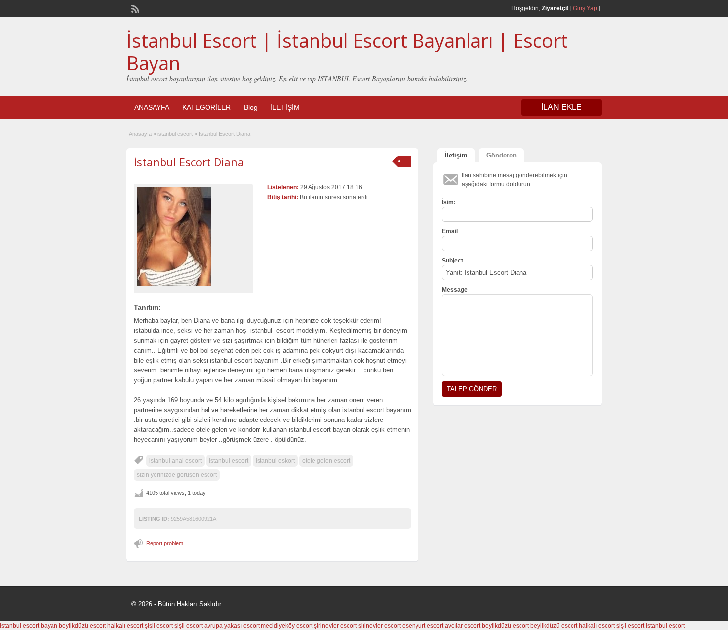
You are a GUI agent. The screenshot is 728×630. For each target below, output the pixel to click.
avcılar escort (462, 625)
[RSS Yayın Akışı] (134, 8)
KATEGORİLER (206, 107)
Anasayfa (140, 134)
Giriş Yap (585, 8)
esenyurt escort (422, 625)
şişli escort (159, 625)
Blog (251, 107)
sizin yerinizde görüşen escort (177, 475)
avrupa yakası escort (232, 625)
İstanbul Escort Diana (189, 162)
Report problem (164, 543)
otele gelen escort (326, 460)
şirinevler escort (335, 625)
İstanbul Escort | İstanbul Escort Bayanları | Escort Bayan (347, 51)
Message (455, 289)
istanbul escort (175, 134)
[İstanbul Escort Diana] (193, 236)
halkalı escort (125, 625)
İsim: (449, 202)
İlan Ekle (561, 107)
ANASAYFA (151, 107)
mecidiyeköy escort (286, 625)
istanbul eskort (275, 460)
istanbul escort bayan (28, 625)
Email (450, 231)
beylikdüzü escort (82, 625)
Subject (452, 260)
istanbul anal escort (175, 460)
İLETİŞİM (285, 107)
